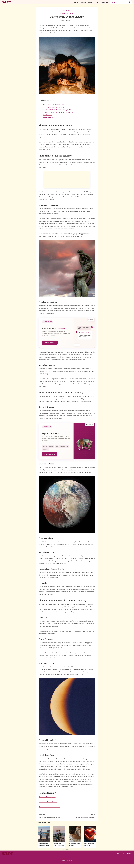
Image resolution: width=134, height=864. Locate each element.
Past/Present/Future (64, 446)
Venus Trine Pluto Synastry (74, 844)
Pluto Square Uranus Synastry (48, 802)
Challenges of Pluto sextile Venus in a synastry (58, 112)
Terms (118, 853)
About (123, 853)
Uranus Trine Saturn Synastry (59, 844)
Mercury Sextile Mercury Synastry (44, 844)
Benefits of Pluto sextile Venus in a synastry (57, 110)
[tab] (65, 849)
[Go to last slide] (38, 837)
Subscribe (104, 2)
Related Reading (48, 117)
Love (57, 446)
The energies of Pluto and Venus (53, 105)
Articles (96, 2)
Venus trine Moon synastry (47, 797)
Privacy (129, 853)
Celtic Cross (45, 449)
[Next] (95, 837)
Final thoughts (47, 115)
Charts (76, 2)
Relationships (64, 13)
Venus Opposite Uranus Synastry (49, 816)
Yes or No (45, 446)
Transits (83, 2)
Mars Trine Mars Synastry (89, 844)
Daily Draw (51, 446)
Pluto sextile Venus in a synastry (53, 107)
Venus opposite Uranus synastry (49, 807)
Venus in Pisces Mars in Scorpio (85, 816)
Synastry (71, 13)
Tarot (90, 2)
